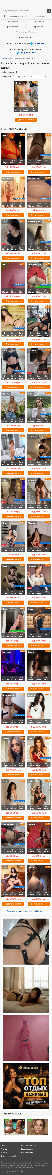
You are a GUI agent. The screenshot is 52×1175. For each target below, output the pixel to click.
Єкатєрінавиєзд (10, 824)
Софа (31, 781)
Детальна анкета (26, 119)
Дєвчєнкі (6, 738)
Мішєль (31, 824)
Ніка (4, 264)
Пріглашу (7, 178)
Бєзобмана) (33, 178)
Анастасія (32, 308)
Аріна (30, 135)
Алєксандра (34, 221)
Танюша (32, 350)
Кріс (4, 437)
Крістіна (32, 566)
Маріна (31, 523)
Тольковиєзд (34, 264)
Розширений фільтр (27, 32)
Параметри (40, 16)
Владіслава (8, 695)
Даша (18, 83)
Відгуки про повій (8, 1156)
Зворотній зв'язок (28, 1145)
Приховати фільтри (25, 37)
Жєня (5, 135)
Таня (4, 480)
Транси (4, 1152)
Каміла (5, 566)
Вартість (15, 21)
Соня (4, 350)
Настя (5, 609)
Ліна (4, 781)
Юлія (4, 523)
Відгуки (40, 27)
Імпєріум (6, 652)
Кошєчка (32, 437)
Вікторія (32, 480)
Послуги (40, 21)
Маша (31, 867)
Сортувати (6, 76)
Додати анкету (27, 1149)
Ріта (4, 867)
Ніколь (5, 394)
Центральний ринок (14, 16)
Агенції (4, 1149)
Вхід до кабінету (27, 1152)
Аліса (30, 609)
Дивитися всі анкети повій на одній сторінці (26, 911)
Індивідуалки (14, 27)
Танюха (6, 221)
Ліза (30, 394)
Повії (3, 1145)
